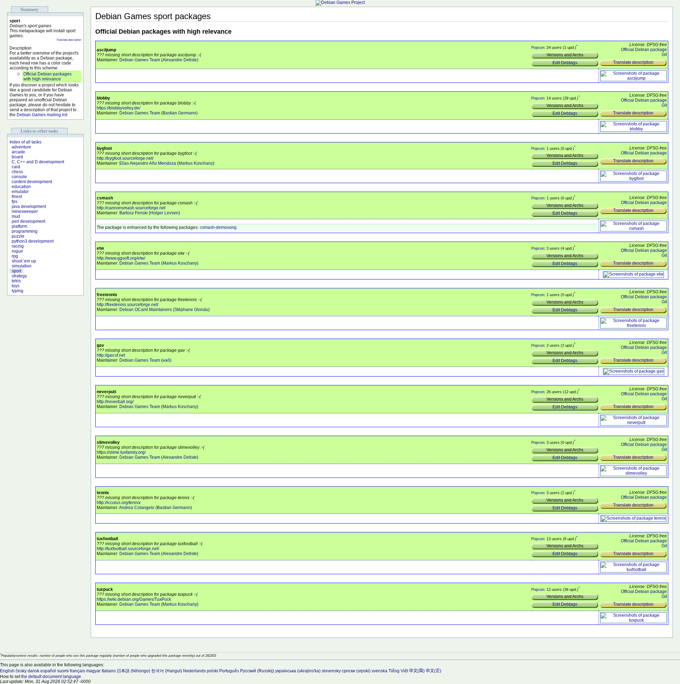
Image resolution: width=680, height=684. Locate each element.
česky (21, 670)
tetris (16, 280)
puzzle (18, 236)
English (7, 670)
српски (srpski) (356, 670)
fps (14, 201)
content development (32, 181)
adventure (21, 147)
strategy (19, 275)
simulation (22, 266)
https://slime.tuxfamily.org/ (121, 452)
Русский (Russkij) (257, 670)
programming (25, 231)
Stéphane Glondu (191, 309)
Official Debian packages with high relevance (47, 76)
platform (19, 226)
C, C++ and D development (38, 161)
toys (15, 285)
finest (17, 196)
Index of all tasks (25, 142)
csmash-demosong (218, 227)
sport (16, 270)
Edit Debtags (564, 62)
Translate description (68, 39)
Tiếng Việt (398, 670)
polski (212, 670)
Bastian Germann (179, 113)
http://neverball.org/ (115, 401)
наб (166, 360)
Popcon (537, 47)
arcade (18, 151)
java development (29, 206)
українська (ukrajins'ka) (298, 670)
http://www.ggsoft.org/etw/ (121, 258)
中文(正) (433, 670)
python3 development (32, 241)
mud (16, 216)
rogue (17, 251)
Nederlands (194, 670)
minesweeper (25, 211)
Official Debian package (644, 49)
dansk (33, 670)
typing (17, 290)
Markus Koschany (195, 163)
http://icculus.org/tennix (119, 502)
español (48, 670)
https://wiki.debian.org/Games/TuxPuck (134, 599)
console (19, 176)
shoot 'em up (24, 261)
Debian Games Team (139, 59)
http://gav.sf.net (111, 355)
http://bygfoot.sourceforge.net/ (125, 158)
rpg (15, 256)
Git (664, 54)
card (16, 166)
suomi (63, 670)
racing (18, 246)
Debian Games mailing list (42, 114)
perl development (28, 221)
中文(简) (417, 670)
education (21, 186)
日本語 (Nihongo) (133, 670)
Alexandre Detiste (180, 59)
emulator (20, 191)
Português (229, 670)
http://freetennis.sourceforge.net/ (127, 304)
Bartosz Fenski (133, 212)
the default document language (51, 676)
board (17, 156)
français (77, 670)
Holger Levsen (164, 212)
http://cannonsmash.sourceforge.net (131, 207)
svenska (379, 670)
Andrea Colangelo (136, 507)
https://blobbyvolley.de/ (118, 108)
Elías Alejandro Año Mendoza (147, 163)
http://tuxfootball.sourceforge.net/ (128, 548)
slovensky (331, 670)
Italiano (109, 670)
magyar (93, 670)
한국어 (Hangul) (166, 670)
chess (17, 171)
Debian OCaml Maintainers (145, 309)
